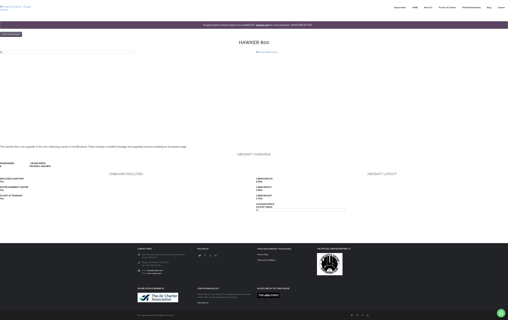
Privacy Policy (262, 254)
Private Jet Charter (447, 7)
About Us (428, 7)
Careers (501, 7)
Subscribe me (202, 302)
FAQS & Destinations (471, 7)
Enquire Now (400, 7)
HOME (415, 7)
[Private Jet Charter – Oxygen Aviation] (20, 8)
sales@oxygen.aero (155, 270)
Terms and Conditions (266, 260)
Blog (489, 7)
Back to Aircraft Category (11, 34)
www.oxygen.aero (154, 273)
